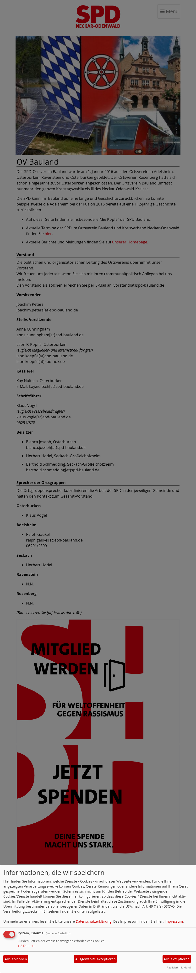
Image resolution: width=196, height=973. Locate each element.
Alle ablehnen (16, 959)
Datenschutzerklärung (93, 921)
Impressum (174, 921)
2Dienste (26, 945)
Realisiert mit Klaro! (179, 967)
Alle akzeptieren (177, 959)
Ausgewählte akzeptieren (95, 959)
